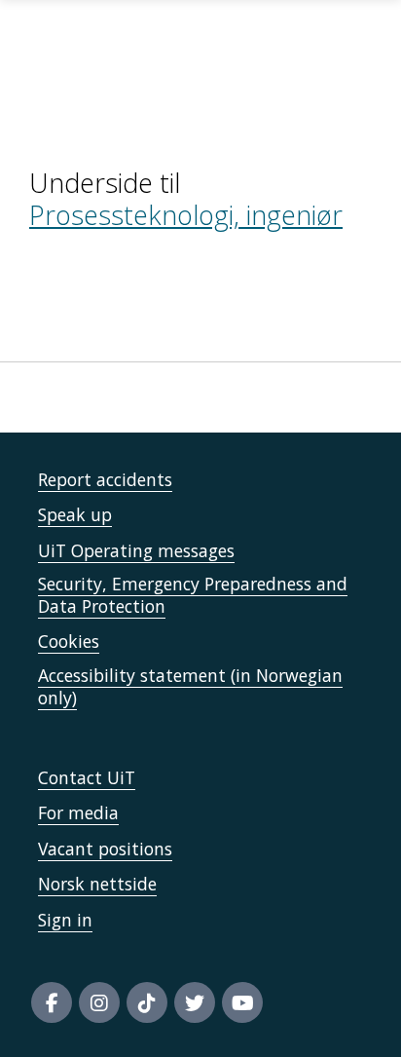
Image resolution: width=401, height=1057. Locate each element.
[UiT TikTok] (147, 1002)
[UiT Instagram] (99, 1002)
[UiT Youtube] (242, 1002)
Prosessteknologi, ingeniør (186, 215)
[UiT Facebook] (51, 1002)
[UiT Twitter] (194, 1002)
